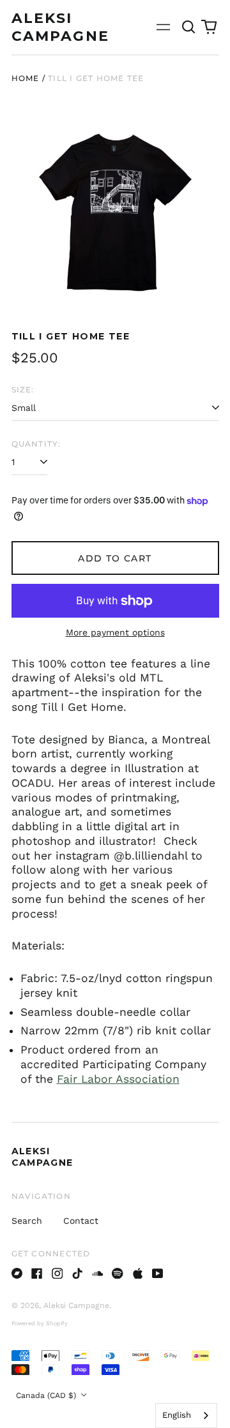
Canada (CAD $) (47, 1395)
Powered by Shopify (40, 1323)
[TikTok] (77, 1273)
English (176, 1415)
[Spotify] (117, 1273)
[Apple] (138, 1273)
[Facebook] (37, 1273)
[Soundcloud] (97, 1273)
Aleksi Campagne (42, 1156)
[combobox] (186, 1415)
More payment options (115, 632)
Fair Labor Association (118, 1079)
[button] (189, 27)
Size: (23, 389)
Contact (80, 1221)
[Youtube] (158, 1273)
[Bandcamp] (17, 1273)
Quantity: (36, 444)
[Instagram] (57, 1273)
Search (27, 1221)
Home (26, 78)
